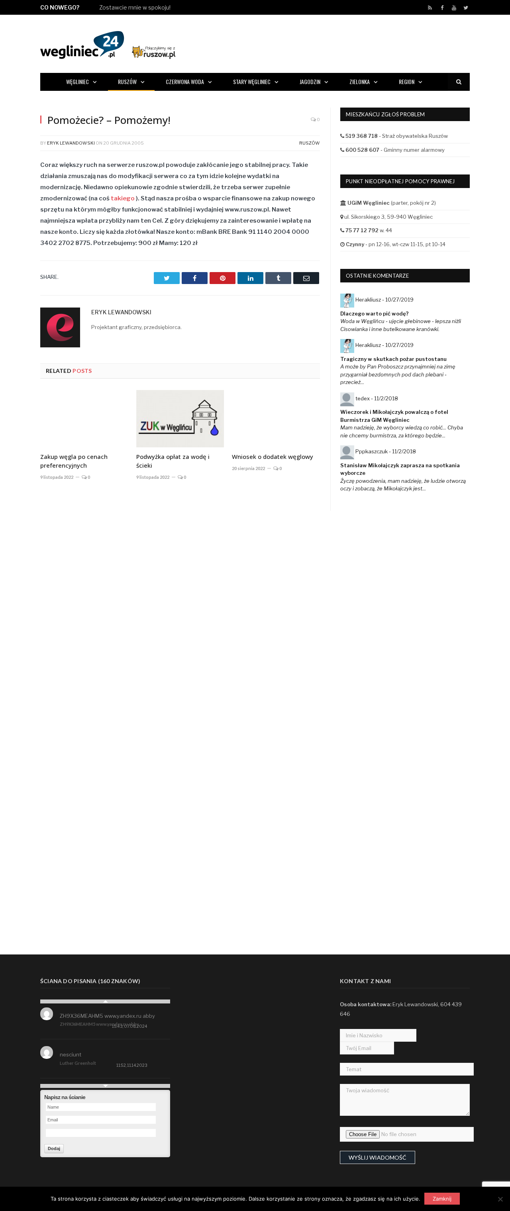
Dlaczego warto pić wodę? (374, 313)
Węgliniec (77, 81)
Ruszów (127, 81)
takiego (123, 198)
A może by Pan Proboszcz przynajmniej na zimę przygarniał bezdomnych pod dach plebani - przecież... (397, 374)
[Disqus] (180, 604)
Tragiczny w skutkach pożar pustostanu (393, 359)
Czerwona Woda (185, 81)
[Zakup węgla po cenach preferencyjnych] (84, 418)
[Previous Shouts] (105, 1001)
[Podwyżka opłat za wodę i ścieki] (180, 418)
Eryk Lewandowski (71, 143)
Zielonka (359, 81)
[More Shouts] (105, 1086)
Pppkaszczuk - (385, 451)
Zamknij (442, 1198)
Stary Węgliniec (252, 81)
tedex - (376, 398)
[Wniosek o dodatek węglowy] (276, 418)
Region (406, 81)
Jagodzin (310, 81)
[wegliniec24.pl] (107, 44)
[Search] (459, 82)
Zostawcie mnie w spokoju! (135, 7)
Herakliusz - (384, 299)
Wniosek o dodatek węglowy (272, 456)
